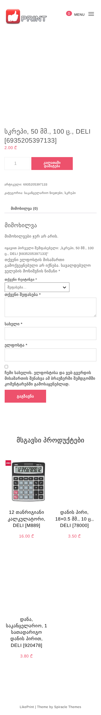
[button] (46, 395)
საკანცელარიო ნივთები (43, 193)
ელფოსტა (16, 345)
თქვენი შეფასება (23, 295)
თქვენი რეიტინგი (21, 279)
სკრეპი (70, 193)
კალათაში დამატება (52, 164)
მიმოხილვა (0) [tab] (24, 208)
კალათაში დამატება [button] (26, 557)
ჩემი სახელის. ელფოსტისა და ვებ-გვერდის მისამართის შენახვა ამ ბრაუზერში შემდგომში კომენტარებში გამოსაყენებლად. (50, 378)
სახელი (14, 324)
